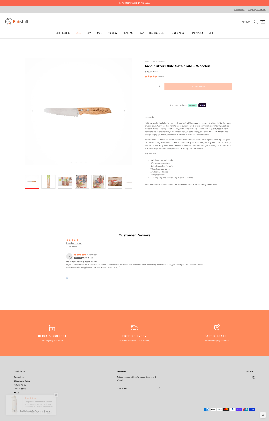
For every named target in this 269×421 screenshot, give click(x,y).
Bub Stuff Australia (27, 411)
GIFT (210, 33)
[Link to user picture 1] (67, 278)
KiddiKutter (150, 61)
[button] (32, 111)
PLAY (141, 33)
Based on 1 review (74, 243)
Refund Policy (20, 385)
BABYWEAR (197, 33)
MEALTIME (128, 33)
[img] (80, 255)
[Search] (256, 22)
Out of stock (198, 86)
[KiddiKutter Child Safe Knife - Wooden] (32, 182)
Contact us (19, 377)
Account (246, 21)
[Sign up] (158, 388)
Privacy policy (20, 388)
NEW (89, 33)
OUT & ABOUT (179, 33)
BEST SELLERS (63, 33)
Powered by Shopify (42, 411)
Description (150, 117)
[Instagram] (253, 377)
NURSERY (112, 33)
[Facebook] (247, 377)
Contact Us (239, 9)
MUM (99, 33)
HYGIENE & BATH (157, 33)
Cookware (160, 61)
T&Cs (16, 392)
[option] (32, 182)
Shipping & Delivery (257, 9)
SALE (78, 33)
